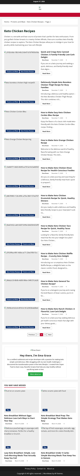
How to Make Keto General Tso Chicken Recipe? (21, 290)
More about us (35, 374)
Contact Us (41, 468)
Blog (8, 410)
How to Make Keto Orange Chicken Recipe (21, 149)
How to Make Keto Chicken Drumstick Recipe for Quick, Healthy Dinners (21, 206)
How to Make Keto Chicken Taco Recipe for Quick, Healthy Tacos (21, 235)
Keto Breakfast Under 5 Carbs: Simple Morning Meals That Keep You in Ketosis (58, 455)
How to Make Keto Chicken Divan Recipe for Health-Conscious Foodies (21, 177)
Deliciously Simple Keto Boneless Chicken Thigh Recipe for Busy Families (21, 93)
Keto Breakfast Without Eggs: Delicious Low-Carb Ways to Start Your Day (19, 418)
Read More (47, 73)
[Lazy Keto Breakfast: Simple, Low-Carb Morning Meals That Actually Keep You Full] (21, 438)
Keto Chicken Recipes (27, 71)
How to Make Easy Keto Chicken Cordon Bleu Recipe (21, 122)
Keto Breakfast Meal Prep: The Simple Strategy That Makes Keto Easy (56, 418)
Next (50, 335)
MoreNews (47, 473)
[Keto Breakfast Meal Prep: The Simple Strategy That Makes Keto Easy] (58, 401)
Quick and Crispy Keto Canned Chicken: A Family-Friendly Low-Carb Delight (21, 62)
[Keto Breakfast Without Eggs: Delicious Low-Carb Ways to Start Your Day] (21, 401)
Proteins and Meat (12, 71)
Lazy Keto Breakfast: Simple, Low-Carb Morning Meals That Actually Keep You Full (20, 455)
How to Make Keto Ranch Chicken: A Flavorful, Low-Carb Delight (21, 318)
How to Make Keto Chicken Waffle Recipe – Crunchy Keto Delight (21, 263)
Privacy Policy (30, 468)
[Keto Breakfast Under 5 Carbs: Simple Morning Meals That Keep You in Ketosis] (58, 438)
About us (50, 468)
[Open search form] (77, 15)
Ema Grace (45, 60)
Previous (32, 335)
